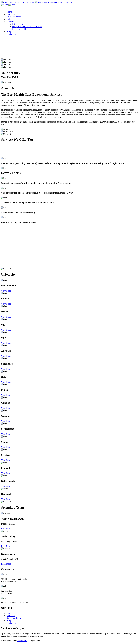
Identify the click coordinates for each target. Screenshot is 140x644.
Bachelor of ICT (19, 29)
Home (9, 12)
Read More (6, 528)
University (11, 19)
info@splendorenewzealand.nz (58, 2)
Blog (9, 31)
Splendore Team (14, 17)
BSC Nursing (18, 24)
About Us (11, 14)
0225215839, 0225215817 (22, 2)
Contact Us (11, 34)
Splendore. (22, 640)
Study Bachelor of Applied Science (27, 26)
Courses (10, 21)
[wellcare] (8, 5)
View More (6, 291)
